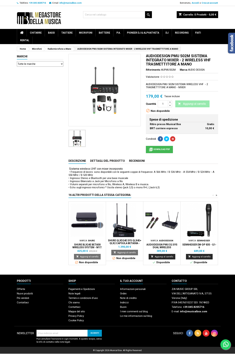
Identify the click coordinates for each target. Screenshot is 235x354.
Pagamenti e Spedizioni (81, 289)
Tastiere (67, 32)
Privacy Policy (76, 315)
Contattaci (23, 302)
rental (24, 40)
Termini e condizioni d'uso (83, 298)
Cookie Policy (76, 320)
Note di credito (128, 298)
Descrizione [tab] (77, 160)
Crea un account (210, 3)
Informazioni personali (133, 289)
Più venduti (23, 298)
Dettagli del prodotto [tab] (107, 160)
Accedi (195, 3)
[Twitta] (166, 138)
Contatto (179, 281)
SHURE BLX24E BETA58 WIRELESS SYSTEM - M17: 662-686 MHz (87, 247)
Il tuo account (131, 281)
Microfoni (85, 32)
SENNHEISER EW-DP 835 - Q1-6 (199, 246)
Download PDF (159, 149)
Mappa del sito (76, 311)
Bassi (51, 32)
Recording (182, 32)
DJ (167, 32)
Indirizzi (124, 302)
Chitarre (36, 32)
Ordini (123, 293)
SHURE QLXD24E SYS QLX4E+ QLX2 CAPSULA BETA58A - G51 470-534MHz (124, 243)
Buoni (123, 307)
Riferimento (153, 69)
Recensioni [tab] (137, 160)
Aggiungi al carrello (192, 103)
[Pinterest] (172, 138)
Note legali (74, 293)
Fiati (198, 32)
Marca (183, 69)
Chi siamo (74, 302)
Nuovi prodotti (25, 293)
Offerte (21, 289)
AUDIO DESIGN (196, 69)
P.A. (118, 32)
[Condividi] (160, 138)
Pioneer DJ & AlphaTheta (143, 32)
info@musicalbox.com (70, 3)
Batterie (104, 32)
